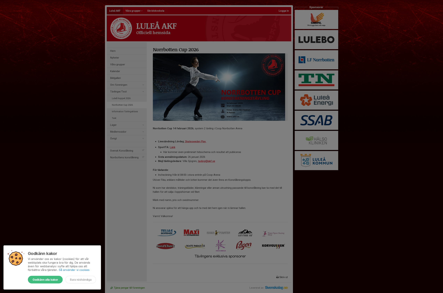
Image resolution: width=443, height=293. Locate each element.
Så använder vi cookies (74, 270)
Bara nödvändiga (80, 279)
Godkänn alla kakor (45, 279)
